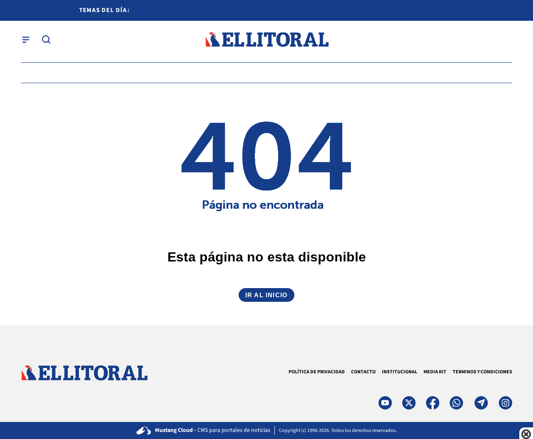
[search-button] (46, 39)
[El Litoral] (267, 39)
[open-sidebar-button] (26, 39)
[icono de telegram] (480, 402)
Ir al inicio (266, 294)
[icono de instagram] (505, 402)
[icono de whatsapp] (456, 402)
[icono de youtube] (385, 402)
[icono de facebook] (432, 402)
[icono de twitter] (409, 402)
